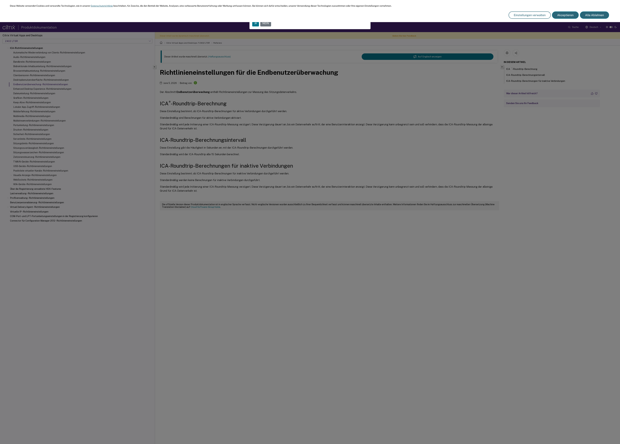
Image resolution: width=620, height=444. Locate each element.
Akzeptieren (565, 15)
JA (255, 23)
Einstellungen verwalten (530, 15)
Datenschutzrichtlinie (102, 6)
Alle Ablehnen (594, 15)
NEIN (265, 23)
